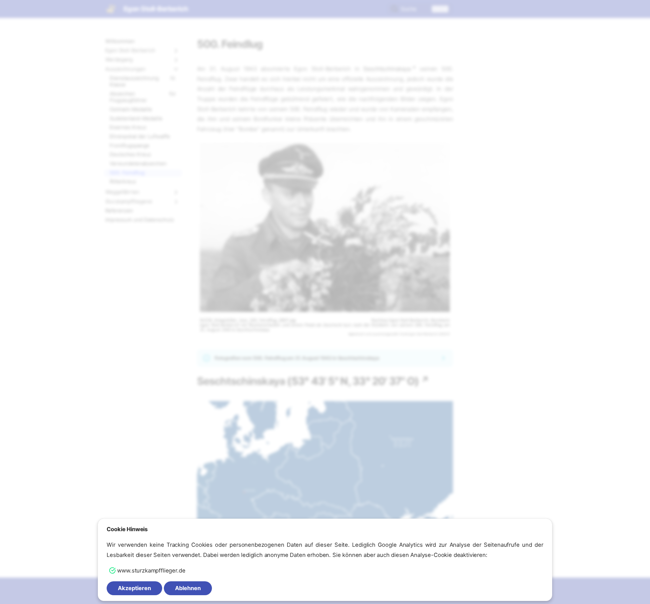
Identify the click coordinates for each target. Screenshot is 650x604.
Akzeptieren (134, 588)
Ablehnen (188, 588)
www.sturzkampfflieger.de (151, 570)
